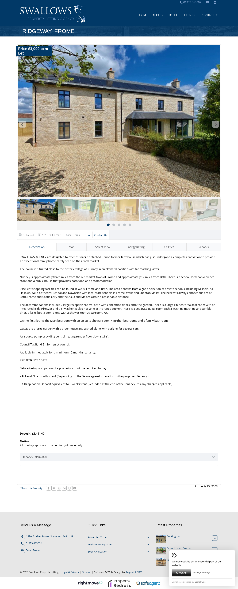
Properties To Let (97, 537)
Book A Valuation (97, 551)
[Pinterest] (59, 488)
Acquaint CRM (134, 572)
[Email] (74, 488)
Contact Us (210, 15)
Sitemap (86, 572)
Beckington (173, 536)
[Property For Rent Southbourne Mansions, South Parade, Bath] (161, 562)
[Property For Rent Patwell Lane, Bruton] (161, 550)
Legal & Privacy (70, 572)
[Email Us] (207, 2)
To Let (172, 15)
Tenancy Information (35, 457)
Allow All (181, 572)
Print (88, 235)
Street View (102, 247)
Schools (203, 247)
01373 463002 (192, 2)
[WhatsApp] (64, 488)
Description (37, 247)
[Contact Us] (215, 2)
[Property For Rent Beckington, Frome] (161, 538)
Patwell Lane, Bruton (179, 548)
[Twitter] (53, 488)
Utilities (169, 247)
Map (72, 247)
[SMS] (69, 488)
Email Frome (33, 550)
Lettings (189, 15)
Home (143, 15)
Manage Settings (201, 572)
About (157, 15)
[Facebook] (48, 488)
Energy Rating (135, 247)
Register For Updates (100, 544)
